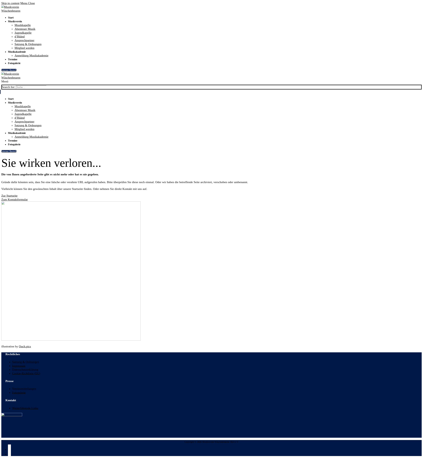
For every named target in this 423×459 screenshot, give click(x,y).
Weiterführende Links (25, 408)
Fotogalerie (19, 392)
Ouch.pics (25, 346)
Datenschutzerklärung (25, 369)
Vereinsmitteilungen (24, 388)
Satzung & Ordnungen (25, 362)
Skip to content (10, 3)
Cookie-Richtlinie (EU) (26, 373)
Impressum (18, 365)
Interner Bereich (9, 70)
